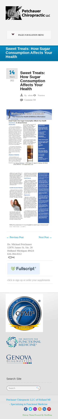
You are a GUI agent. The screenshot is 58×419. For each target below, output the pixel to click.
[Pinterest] (49, 408)
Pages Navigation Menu (31, 35)
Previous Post (15, 237)
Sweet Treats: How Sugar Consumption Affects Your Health (32, 81)
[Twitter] (30, 408)
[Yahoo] (35, 408)
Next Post (45, 237)
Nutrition (41, 95)
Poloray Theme (28, 415)
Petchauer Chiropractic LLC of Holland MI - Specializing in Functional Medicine (28, 402)
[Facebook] (26, 408)
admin (30, 95)
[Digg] (44, 408)
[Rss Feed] (40, 408)
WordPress (48, 415)
